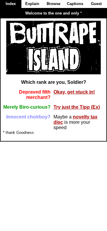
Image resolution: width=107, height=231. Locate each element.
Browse (53, 3)
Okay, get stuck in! (74, 91)
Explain (32, 3)
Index (11, 3)
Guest (96, 3)
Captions (75, 3)
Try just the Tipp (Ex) (77, 107)
